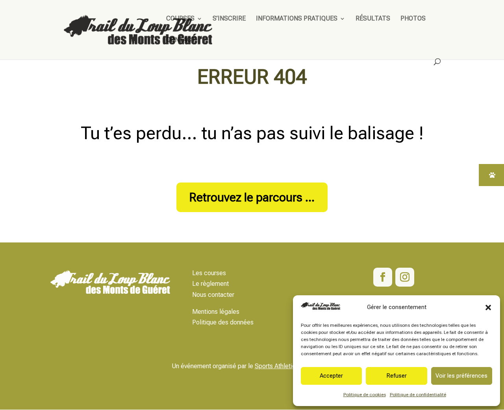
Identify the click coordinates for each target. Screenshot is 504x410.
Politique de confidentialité (418, 394)
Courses (180, 19)
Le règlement (210, 283)
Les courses (209, 273)
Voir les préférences (461, 375)
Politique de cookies (364, 394)
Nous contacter (213, 294)
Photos (413, 19)
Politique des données (223, 322)
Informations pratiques (296, 19)
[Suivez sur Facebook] (382, 277)
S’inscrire (229, 19)
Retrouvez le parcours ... (252, 197)
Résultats (373, 19)
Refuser (396, 375)
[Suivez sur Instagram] (404, 277)
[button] (488, 307)
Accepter (331, 375)
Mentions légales (215, 311)
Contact (181, 40)
